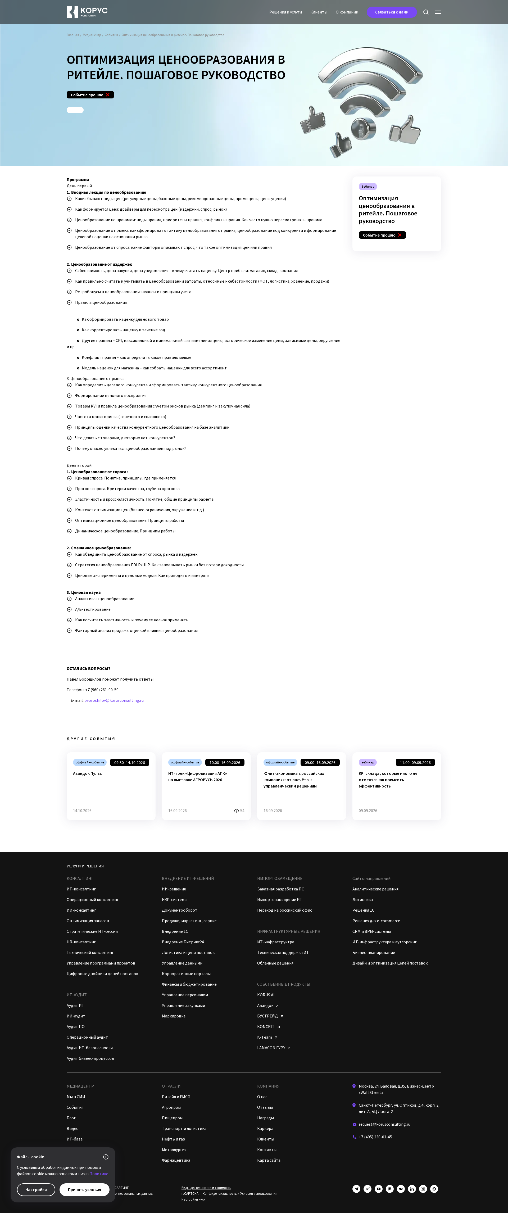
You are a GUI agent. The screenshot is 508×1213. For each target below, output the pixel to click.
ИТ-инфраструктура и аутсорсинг (384, 942)
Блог (71, 1118)
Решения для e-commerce (376, 921)
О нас (262, 1097)
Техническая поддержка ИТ (283, 953)
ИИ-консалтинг (81, 910)
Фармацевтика (176, 1160)
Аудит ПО (76, 1027)
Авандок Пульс (87, 773)
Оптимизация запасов (88, 921)
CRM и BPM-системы (371, 931)
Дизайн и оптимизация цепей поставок (390, 963)
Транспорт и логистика (184, 1128)
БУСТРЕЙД (268, 1016)
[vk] (401, 1189)
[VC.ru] (423, 1189)
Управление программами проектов (101, 963)
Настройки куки (193, 1199)
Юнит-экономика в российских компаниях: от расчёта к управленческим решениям (294, 780)
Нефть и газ (173, 1139)
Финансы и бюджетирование (189, 984)
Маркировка (173, 1016)
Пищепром (172, 1118)
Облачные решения (275, 963)
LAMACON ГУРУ (271, 1048)
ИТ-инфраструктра (275, 942)
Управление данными (182, 963)
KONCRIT (266, 1027)
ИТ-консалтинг (81, 889)
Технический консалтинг (90, 953)
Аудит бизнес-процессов (90, 1058)
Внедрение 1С (175, 931)
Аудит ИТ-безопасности (90, 1048)
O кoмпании (347, 12)
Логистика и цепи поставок (188, 953)
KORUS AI (266, 995)
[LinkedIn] (412, 1189)
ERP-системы (174, 900)
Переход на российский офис (284, 910)
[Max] (434, 1189)
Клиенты (318, 12)
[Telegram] (356, 1189)
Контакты (266, 1150)
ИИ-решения (174, 889)
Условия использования (258, 1193)
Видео (73, 1128)
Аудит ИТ (75, 1005)
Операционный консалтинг (93, 900)
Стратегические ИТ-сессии (92, 931)
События (75, 1107)
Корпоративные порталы (186, 974)
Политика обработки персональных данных (119, 1193)
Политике (98, 1174)
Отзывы (265, 1107)
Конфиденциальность (220, 1193)
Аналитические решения (375, 889)
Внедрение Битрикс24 (183, 942)
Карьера (265, 1128)
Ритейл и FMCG (176, 1097)
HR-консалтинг (81, 942)
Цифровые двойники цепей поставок (102, 974)
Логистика (362, 900)
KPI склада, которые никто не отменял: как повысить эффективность (388, 780)
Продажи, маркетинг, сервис (189, 921)
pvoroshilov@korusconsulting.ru (114, 700)
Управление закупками (183, 1005)
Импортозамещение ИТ (279, 900)
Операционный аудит (87, 1037)
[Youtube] (379, 1189)
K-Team (265, 1037)
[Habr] (390, 1189)
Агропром (171, 1107)
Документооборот (179, 910)
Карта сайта (268, 1160)
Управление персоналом (185, 995)
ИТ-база (75, 1139)
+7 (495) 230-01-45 (375, 1137)
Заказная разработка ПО (281, 889)
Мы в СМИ (76, 1097)
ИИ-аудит (76, 1016)
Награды (265, 1118)
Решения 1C (363, 910)
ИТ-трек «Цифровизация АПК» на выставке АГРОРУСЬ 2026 (197, 777)
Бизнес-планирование (373, 953)
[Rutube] (367, 1189)
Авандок (265, 1005)
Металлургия (174, 1150)
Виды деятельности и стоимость (206, 1187)
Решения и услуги (285, 12)
